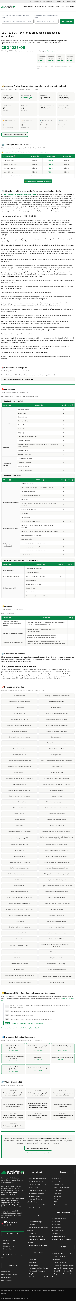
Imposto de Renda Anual (62, 1187)
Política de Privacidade (49, 1290)
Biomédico (32, 1262)
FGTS (55, 1202)
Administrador (33, 1187)
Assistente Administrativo (37, 1178)
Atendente (57, 1228)
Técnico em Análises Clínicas (38, 1268)
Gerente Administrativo (36, 1193)
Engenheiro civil (8, 1249)
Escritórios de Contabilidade (63, 1271)
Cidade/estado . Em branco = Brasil (46, 16)
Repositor (57, 1222)
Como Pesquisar (60, 1)
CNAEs (62, 6)
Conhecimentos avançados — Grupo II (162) (19, 379)
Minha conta (37, 1)
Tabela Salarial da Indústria (38, 1245)
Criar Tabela (70, 6)
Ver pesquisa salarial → (54, 51)
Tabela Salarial (40, 6)
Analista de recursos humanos (64, 1265)
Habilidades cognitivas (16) (13, 401)
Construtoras (7, 1252)
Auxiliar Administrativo (36, 1181)
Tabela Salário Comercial (62, 1239)
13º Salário (57, 1196)
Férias (56, 1199)
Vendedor (57, 1225)
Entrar (29, 1)
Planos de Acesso (28, 6)
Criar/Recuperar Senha (48, 1)
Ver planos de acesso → (41, 152)
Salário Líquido (59, 1184)
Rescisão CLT (58, 1178)
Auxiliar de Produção (35, 1222)
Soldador (32, 1225)
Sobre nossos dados (6, 1290)
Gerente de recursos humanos (64, 1268)
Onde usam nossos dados (22, 1290)
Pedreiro (6, 1243)
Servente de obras (9, 1240)
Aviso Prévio (58, 1190)
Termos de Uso (36, 1290)
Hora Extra (57, 1193)
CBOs (57, 6)
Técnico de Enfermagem (37, 1271)
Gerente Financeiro (35, 1196)
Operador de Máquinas (36, 1236)
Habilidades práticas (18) (12, 475)
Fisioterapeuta (33, 1265)
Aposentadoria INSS (60, 1205)
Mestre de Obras (9, 1246)
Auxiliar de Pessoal (60, 1262)
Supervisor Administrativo (37, 1190)
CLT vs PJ (57, 1181)
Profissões (51, 6)
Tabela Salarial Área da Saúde (38, 1277)
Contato (3, 1293)
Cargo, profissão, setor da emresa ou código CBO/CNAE (15, 16)
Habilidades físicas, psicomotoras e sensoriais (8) (21, 560)
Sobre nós (61, 1290)
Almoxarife (32, 1233)
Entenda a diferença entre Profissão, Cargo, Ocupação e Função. (22, 1028)
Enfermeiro (32, 1259)
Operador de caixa (60, 1219)
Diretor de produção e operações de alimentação (19, 194)
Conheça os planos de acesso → (38, 1153)
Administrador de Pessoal (62, 1253)
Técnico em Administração (37, 1184)
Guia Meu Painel (70, 1)
